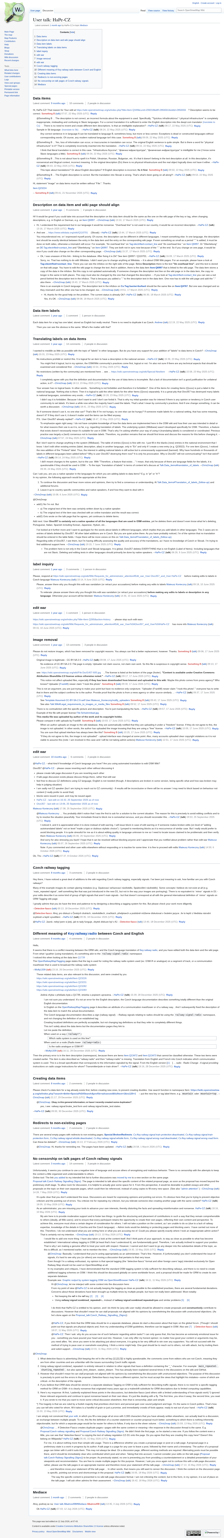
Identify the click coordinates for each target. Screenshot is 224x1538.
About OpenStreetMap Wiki (58, 1531)
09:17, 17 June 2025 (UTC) (136, 676)
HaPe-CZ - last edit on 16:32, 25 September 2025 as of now (68, 799)
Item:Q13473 (149, 1055)
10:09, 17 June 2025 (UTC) (196, 728)
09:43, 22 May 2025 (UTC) (61, 166)
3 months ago (58, 1163)
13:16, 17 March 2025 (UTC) (52, 228)
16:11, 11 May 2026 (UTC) (159, 1280)
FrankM (64, 684)
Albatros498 (93, 1504)
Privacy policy (38, 1531)
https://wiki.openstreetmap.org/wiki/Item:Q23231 (62, 982)
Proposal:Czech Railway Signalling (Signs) (102, 1431)
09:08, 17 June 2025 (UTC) (114, 660)
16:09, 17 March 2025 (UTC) (181, 256)
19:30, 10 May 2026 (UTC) (142, 1249)
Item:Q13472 (131, 1055)
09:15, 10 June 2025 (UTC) (47, 628)
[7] (190, 1326)
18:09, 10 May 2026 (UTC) (50, 1204)
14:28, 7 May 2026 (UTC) (46, 1192)
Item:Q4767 (181, 286)
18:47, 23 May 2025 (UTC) (106, 419)
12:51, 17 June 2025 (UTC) (177, 740)
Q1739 (81, 957)
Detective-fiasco (43, 908)
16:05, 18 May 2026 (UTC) (145, 1472)
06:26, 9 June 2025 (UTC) (185, 552)
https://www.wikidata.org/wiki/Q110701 (68, 232)
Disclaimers (77, 1531)
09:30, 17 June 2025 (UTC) (136, 684)
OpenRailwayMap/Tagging (51, 961)
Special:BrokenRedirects (118, 1134)
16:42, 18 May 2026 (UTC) (146, 1480)
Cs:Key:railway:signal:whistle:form (111, 1138)
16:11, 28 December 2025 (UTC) (80, 1050)
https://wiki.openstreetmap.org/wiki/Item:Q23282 (62, 986)
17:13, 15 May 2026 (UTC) (194, 1465)
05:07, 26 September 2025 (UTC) (75, 843)
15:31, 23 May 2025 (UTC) (53, 354)
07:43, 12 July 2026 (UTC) (70, 1509)
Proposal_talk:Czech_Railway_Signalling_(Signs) (101, 1315)
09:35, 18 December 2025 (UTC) (97, 917)
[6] (188, 1300)
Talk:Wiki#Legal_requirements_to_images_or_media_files (80, 704)
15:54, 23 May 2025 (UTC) (106, 367)
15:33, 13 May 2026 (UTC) (50, 1411)
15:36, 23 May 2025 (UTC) (178, 359)
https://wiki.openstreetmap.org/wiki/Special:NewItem (138, 371)
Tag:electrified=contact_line (143, 244)
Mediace (84, 25)
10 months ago (59, 757)
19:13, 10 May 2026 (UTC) (109, 1234)
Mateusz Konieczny (61, 579)
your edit (73, 1416)
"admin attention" (189, 1188)
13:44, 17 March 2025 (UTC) (133, 232)
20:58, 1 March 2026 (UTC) (147, 1146)
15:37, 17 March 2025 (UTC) (137, 251)
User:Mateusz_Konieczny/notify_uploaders (108, 700)
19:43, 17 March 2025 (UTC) (86, 282)
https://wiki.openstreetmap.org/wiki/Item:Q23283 (62, 990)
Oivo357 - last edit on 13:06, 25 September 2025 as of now (67, 803)
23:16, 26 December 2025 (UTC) (69, 969)
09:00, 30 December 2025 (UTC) (68, 1111)
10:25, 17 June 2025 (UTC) (138, 732)
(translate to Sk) (70, 129)
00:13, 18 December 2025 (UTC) (75, 908)
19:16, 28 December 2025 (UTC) (155, 1066)
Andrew (159, 322)
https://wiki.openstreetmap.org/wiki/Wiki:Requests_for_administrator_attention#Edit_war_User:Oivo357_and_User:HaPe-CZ (117, 576)
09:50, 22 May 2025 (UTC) (183, 170)
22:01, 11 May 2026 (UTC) (105, 1349)
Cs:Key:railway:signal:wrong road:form (198, 1138)
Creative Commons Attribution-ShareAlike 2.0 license (79, 1526)
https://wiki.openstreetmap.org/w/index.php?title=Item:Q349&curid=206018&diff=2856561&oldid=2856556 (131, 110)
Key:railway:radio (82, 933)
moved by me (124, 1177)
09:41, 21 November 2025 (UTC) (72, 193)
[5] (182, 1300)
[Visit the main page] (14, 13)
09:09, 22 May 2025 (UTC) (156, 137)
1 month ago (55, 25)
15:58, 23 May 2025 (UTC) (200, 371)
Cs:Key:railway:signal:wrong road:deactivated (153, 1138)
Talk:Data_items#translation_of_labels (179, 465)
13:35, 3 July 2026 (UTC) (119, 1504)
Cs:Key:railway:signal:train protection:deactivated (158, 1134)
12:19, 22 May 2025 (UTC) (183, 322)
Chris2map (103, 220)
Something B (48, 113)
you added (59, 1177)
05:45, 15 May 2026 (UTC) (94, 1438)
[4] (102, 1296)
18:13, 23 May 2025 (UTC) (87, 383)
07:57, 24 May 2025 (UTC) (72, 438)
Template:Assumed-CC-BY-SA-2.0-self (65, 700)
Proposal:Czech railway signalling (57, 1431)
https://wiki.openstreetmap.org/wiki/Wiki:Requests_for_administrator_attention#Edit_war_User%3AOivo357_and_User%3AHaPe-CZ (101, 624)
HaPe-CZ (153, 125)
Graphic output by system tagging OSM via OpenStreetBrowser (95, 1280)
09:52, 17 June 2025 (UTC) (144, 704)
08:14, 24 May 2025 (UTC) (69, 457)
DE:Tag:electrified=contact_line (56, 247)
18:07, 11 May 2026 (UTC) (65, 1330)
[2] (91, 1296)
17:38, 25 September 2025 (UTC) (77, 808)
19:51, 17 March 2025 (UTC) (135, 290)
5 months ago (58, 1128)
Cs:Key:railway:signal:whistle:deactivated (71, 1138)
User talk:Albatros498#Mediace (70, 1504)
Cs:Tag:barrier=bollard (133, 286)
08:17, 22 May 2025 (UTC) (179, 125)
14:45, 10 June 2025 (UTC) (135, 595)
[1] (168, 1062)
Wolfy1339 (40, 969)
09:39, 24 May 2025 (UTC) (54, 469)
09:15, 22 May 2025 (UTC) (150, 146)
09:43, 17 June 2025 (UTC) (164, 700)
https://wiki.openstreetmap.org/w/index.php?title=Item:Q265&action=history (72, 619)
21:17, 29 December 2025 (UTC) (68, 1097)
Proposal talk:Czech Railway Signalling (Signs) (57, 1181)
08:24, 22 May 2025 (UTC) (114, 129)
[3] (96, 1296)
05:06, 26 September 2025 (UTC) (90, 836)
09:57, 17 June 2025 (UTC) (173, 709)
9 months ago (58, 103)
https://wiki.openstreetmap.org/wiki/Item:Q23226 (62, 978)
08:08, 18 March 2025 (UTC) (92, 298)
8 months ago (58, 872)
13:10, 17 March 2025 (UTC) (131, 220)
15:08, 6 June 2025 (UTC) (66, 494)
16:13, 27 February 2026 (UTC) (93, 1142)
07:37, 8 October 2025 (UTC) (75, 856)
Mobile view (90, 1531)
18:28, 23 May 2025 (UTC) (117, 395)
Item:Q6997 (88, 220)
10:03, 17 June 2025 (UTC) (116, 720)
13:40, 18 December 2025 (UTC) (160, 921)
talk (58, 113)
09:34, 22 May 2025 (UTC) (100, 153)
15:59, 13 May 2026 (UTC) (191, 1423)
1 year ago (56, 210)
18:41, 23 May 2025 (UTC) (94, 406)
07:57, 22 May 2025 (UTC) (75, 113)
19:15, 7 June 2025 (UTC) (99, 544)
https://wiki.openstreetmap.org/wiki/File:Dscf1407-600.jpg (71, 672)
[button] (93, 113)
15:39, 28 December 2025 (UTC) (148, 994)
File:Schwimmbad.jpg (88, 712)
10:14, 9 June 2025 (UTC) (90, 579)
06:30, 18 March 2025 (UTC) (158, 294)
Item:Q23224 (40, 188)
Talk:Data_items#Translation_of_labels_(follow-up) (183, 482)
